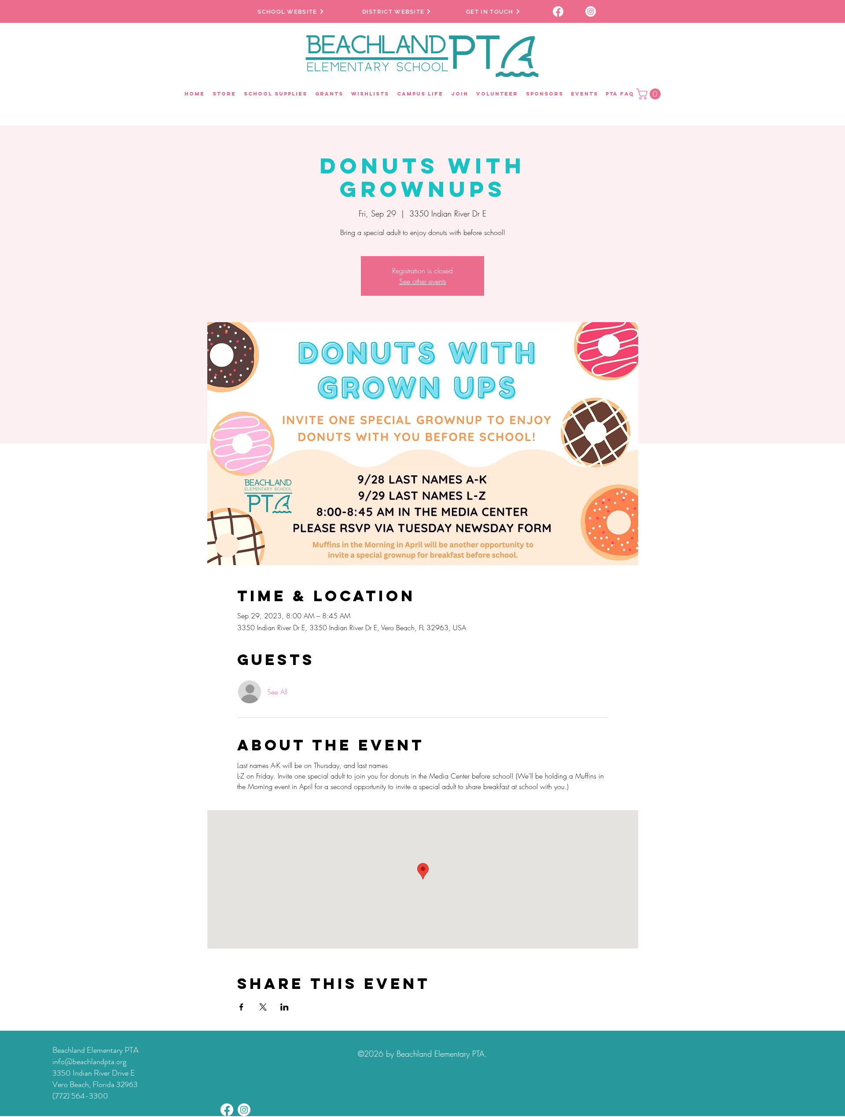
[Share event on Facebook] (241, 1006)
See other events (422, 281)
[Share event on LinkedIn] (284, 1006)
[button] (649, 93)
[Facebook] (226, 1109)
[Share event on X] (263, 1006)
